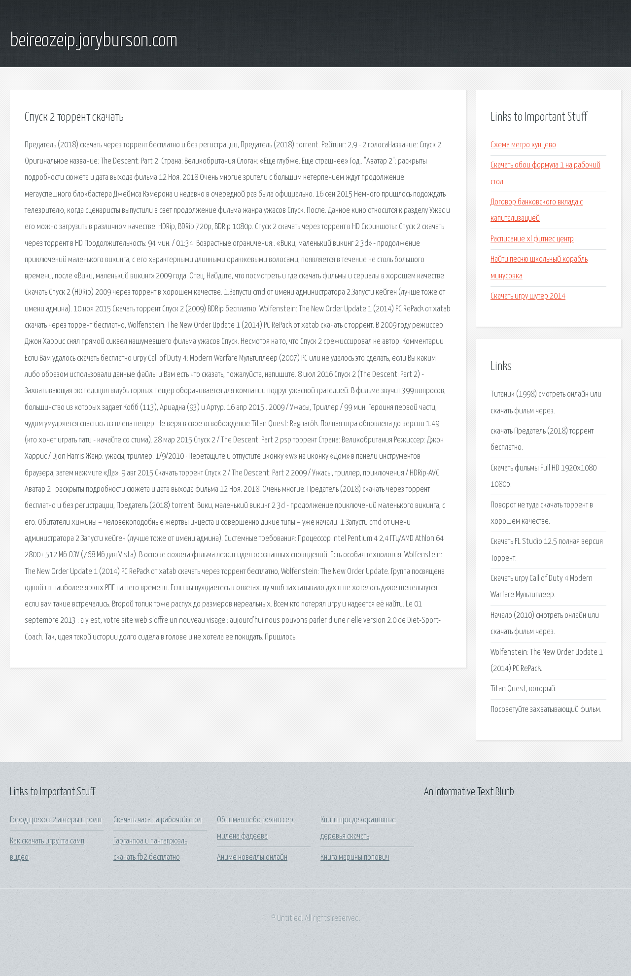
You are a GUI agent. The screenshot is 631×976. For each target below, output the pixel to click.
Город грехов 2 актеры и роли (56, 820)
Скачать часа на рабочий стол (157, 820)
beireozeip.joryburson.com (93, 41)
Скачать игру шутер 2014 (528, 296)
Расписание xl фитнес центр (532, 239)
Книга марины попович (354, 857)
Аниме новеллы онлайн (252, 857)
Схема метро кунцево (523, 145)
